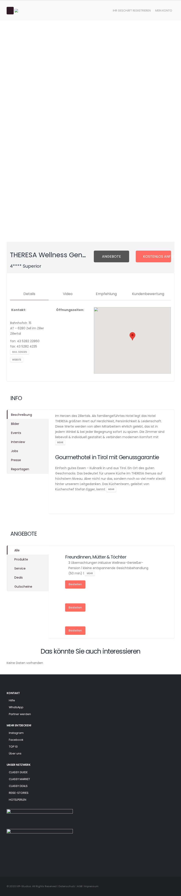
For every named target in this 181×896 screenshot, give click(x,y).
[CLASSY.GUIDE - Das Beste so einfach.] (27, 10)
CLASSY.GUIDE (18, 772)
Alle (17, 550)
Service (20, 568)
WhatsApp (16, 707)
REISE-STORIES (18, 793)
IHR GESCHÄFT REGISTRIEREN (132, 10)
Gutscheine (23, 586)
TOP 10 (13, 746)
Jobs (14, 451)
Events (16, 433)
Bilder (15, 424)
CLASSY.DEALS (18, 786)
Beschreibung (21, 415)
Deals (18, 577)
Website (16, 359)
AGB (80, 886)
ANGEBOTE (111, 256)
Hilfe (12, 700)
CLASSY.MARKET (19, 779)
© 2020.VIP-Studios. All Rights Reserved (32, 886)
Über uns (15, 753)
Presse (16, 460)
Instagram (16, 733)
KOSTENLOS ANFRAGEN (157, 256)
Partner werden (20, 714)
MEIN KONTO (163, 10)
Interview (18, 442)
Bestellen (75, 584)
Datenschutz (66, 886)
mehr (60, 442)
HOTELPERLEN (17, 800)
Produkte (21, 559)
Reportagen (20, 469)
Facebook (16, 740)
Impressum (91, 886)
